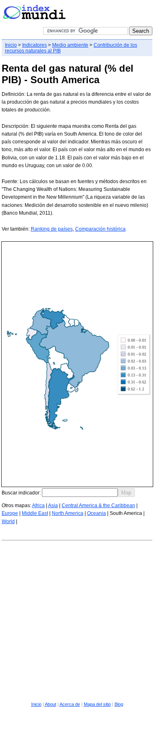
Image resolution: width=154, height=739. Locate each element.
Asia (53, 505)
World (8, 521)
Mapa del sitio (97, 704)
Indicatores (34, 45)
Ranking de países (52, 229)
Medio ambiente (70, 45)
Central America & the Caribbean (98, 505)
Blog (119, 704)
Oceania (96, 513)
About (50, 704)
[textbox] (80, 492)
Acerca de (70, 704)
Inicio (11, 45)
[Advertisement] (77, 620)
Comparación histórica (100, 229)
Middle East (35, 513)
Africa (38, 505)
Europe (10, 513)
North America (67, 513)
